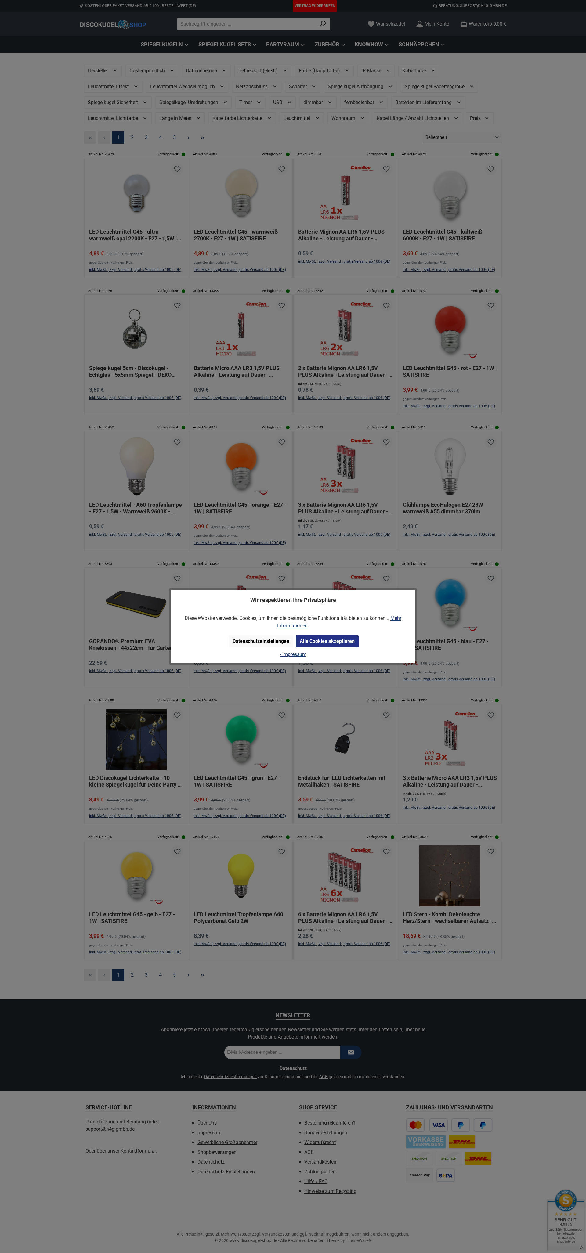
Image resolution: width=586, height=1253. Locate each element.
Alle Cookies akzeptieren (327, 641)
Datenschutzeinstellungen (261, 641)
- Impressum (293, 654)
